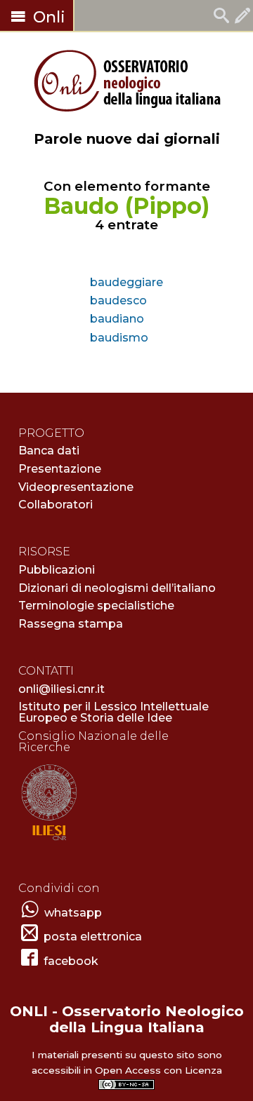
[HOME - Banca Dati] (221, 17)
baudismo (119, 337)
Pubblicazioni (56, 569)
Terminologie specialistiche (96, 605)
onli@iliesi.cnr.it (61, 689)
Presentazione (59, 468)
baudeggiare (126, 282)
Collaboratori (55, 504)
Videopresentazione (76, 487)
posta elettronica (93, 936)
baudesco (118, 300)
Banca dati (48, 450)
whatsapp (73, 912)
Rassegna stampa (70, 623)
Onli (47, 17)
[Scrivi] (242, 17)
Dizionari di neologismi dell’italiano (117, 588)
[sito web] (48, 841)
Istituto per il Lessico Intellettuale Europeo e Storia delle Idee (113, 712)
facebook (71, 961)
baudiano (117, 318)
